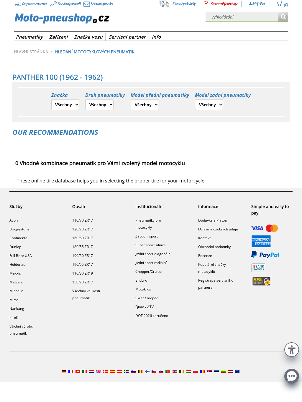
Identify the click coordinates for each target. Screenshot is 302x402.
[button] (291, 348)
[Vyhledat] (283, 17)
